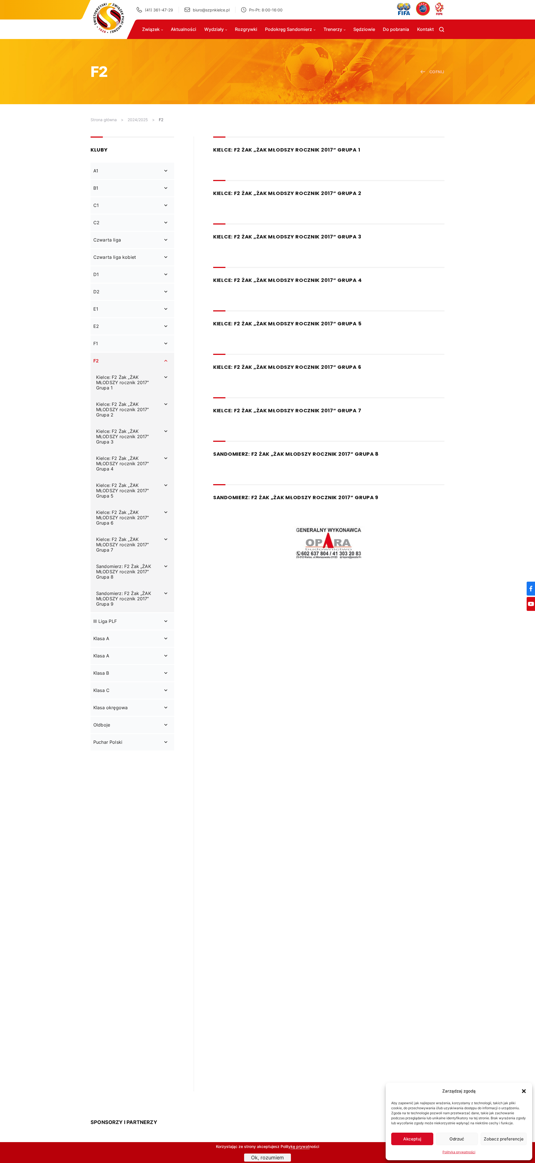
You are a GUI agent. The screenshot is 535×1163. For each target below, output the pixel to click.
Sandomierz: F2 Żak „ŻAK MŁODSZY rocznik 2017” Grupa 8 (123, 572)
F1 (95, 343)
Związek (151, 29)
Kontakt (425, 29)
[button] (524, 1091)
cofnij (436, 71)
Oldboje (101, 725)
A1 (95, 171)
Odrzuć (456, 1139)
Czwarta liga (107, 240)
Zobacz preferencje (504, 1139)
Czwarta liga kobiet (114, 257)
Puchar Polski (107, 742)
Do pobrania (396, 29)
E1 (95, 309)
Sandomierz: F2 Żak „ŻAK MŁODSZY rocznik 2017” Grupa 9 (123, 599)
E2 (96, 326)
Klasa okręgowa (110, 707)
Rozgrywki (246, 29)
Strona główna (104, 119)
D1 (96, 274)
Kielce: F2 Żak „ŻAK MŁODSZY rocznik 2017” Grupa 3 (122, 436)
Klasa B (101, 673)
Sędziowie (364, 29)
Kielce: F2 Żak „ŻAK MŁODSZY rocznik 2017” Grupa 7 (122, 545)
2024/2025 (138, 119)
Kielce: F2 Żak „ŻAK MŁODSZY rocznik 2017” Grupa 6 (122, 517)
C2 (96, 222)
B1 (95, 188)
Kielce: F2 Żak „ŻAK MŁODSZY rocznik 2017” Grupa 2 (122, 409)
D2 (96, 291)
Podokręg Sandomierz (288, 29)
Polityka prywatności (458, 1152)
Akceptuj (412, 1139)
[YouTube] (531, 604)
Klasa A (101, 638)
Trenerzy (333, 29)
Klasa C (101, 690)
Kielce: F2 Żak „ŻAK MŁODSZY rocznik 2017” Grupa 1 (122, 382)
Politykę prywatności (300, 1146)
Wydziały (214, 29)
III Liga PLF (105, 621)
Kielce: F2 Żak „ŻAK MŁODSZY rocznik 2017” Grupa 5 (122, 490)
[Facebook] (531, 589)
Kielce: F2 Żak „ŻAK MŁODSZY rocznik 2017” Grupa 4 (122, 463)
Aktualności (183, 29)
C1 (96, 205)
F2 (161, 119)
